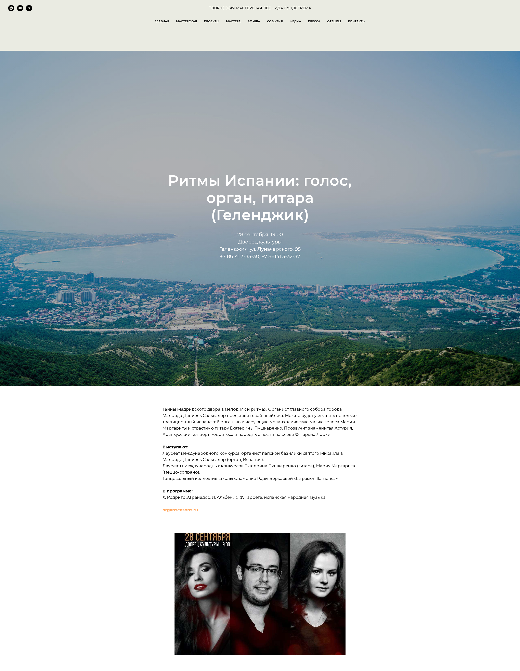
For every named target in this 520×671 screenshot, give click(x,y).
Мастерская (186, 21)
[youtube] (20, 10)
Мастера (233, 21)
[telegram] (29, 10)
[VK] (11, 10)
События (275, 21)
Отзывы (334, 21)
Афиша (254, 21)
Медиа (295, 21)
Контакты (356, 21)
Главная (162, 21)
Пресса (314, 21)
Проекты (211, 21)
